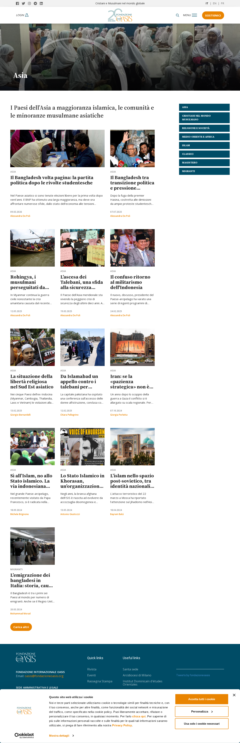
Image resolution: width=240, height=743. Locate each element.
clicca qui (139, 716)
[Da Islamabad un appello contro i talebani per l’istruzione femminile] (82, 347)
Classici (188, 154)
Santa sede (130, 669)
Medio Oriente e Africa (198, 136)
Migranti (16, 569)
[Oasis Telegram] (37, 3)
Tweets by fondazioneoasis (193, 675)
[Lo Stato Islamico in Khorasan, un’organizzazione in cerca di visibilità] (82, 446)
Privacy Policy (122, 725)
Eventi (91, 675)
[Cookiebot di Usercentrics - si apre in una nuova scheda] (24, 736)
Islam (186, 145)
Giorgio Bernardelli (20, 414)
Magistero (189, 162)
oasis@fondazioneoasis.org (44, 676)
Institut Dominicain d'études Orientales (142, 682)
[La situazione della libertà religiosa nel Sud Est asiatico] (32, 347)
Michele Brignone (19, 514)
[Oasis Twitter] (25, 3)
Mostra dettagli (59, 735)
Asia (13, 171)
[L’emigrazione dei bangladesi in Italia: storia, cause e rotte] (32, 546)
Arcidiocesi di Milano (137, 675)
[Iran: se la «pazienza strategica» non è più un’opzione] (132, 347)
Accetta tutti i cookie (201, 699)
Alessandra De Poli (20, 216)
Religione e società (195, 128)
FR (222, 3)
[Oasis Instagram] (31, 3)
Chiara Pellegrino (69, 414)
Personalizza (199, 711)
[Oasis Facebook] (19, 3)
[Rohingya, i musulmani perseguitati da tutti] (32, 248)
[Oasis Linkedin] (42, 3)
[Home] (120, 14)
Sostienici (213, 15)
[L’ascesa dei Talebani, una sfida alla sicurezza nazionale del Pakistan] (82, 248)
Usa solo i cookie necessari (202, 723)
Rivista (91, 669)
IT (207, 3)
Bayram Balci (117, 514)
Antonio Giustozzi (70, 514)
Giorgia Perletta (119, 414)
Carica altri (21, 627)
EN (214, 3)
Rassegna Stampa (99, 681)
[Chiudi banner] (234, 695)
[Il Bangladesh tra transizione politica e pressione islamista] (132, 148)
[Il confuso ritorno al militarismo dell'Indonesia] (132, 248)
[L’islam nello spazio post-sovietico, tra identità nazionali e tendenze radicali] (132, 446)
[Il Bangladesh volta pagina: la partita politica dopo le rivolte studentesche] (57, 148)
